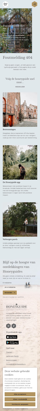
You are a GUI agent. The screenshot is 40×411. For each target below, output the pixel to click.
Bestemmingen (11, 360)
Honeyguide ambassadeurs (15, 364)
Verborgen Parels (12, 356)
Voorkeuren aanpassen (20, 404)
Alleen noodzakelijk (20, 399)
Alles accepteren (20, 394)
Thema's (9, 352)
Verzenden (8, 293)
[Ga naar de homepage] (5, 4)
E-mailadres (7, 283)
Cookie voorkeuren (21, 409)
